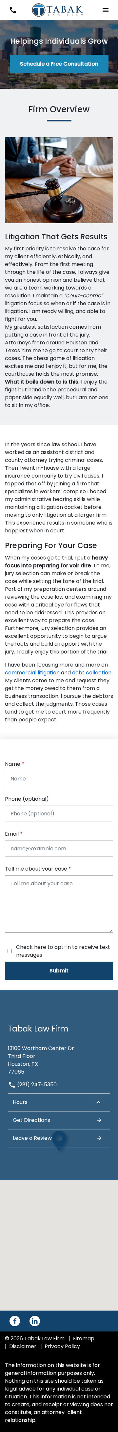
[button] (105, 10)
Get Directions (31, 1120)
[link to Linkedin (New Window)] (35, 1321)
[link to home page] (59, 9)
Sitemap (83, 1338)
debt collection (91, 672)
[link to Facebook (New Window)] (15, 1321)
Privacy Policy (62, 1346)
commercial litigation (32, 672)
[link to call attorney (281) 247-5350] (12, 10)
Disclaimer (22, 1346)
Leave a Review (32, 1138)
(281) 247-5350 (36, 1084)
